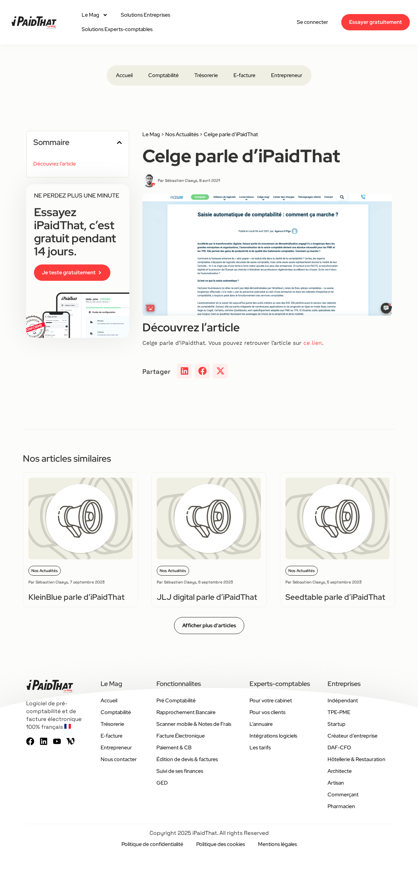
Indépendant (343, 700)
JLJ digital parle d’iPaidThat (207, 597)
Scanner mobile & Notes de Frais (193, 724)
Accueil (124, 75)
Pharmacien (341, 806)
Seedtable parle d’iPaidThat (335, 597)
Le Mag (90, 14)
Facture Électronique (180, 735)
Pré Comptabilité (176, 700)
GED (162, 782)
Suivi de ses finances (179, 771)
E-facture (244, 75)
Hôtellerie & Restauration (356, 759)
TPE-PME (339, 712)
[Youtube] (57, 741)
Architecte (340, 771)
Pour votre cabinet (270, 700)
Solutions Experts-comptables (117, 29)
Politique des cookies (220, 844)
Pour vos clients (267, 712)
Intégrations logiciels (273, 735)
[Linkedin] (44, 741)
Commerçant (343, 794)
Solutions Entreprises (145, 14)
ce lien (312, 343)
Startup (337, 724)
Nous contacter (119, 759)
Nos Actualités (182, 134)
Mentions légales (277, 844)
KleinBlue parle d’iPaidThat (76, 597)
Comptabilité (163, 75)
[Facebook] (30, 741)
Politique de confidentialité (152, 844)
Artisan (336, 782)
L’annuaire (261, 724)
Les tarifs (260, 747)
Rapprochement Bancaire (186, 712)
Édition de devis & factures (187, 759)
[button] (119, 142)
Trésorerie (206, 75)
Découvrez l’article (54, 163)
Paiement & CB (174, 747)
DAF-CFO (339, 747)
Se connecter (312, 22)
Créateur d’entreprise (353, 735)
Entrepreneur (286, 75)
